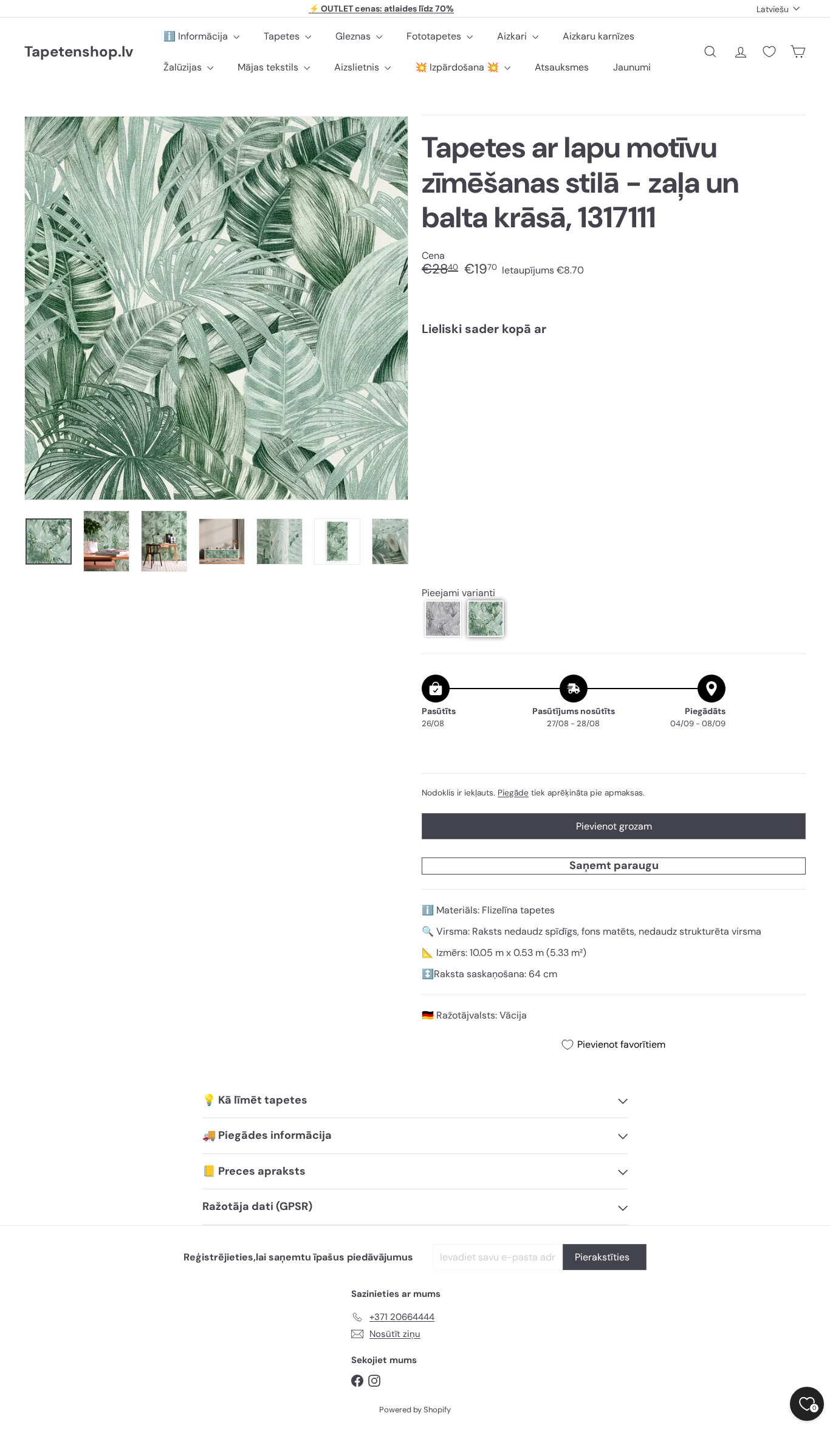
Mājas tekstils (269, 67)
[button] (443, 618)
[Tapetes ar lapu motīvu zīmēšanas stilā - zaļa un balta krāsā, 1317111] (614, 388)
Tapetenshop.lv (78, 52)
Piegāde (513, 793)
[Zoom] (216, 308)
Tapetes (283, 36)
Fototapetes (435, 36)
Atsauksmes (562, 67)
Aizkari (513, 36)
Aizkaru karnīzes (598, 36)
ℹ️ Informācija (196, 36)
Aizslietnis (358, 67)
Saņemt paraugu (614, 865)
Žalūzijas (183, 67)
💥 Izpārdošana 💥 (458, 67)
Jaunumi (632, 67)
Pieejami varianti (458, 593)
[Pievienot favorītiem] (789, 370)
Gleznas (354, 36)
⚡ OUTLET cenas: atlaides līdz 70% (381, 8)
